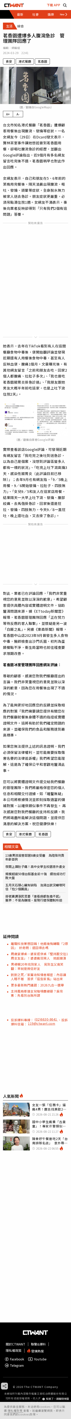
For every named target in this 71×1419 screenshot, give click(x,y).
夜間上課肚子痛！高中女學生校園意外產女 (35, 866)
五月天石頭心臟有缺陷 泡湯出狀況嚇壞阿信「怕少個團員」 (35, 887)
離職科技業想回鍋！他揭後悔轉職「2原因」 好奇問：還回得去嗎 (39, 945)
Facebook (17, 1359)
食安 (9, 61)
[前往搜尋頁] (65, 5)
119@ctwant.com (41, 1023)
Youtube (40, 1359)
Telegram (17, 1365)
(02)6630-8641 (46, 1019)
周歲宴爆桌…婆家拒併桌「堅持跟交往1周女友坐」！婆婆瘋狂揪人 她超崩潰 (39, 955)
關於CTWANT (15, 1344)
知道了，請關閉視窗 (57, 1399)
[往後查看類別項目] (62, 14)
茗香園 (42, 61)
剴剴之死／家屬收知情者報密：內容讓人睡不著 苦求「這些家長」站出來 (38, 976)
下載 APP (53, 5)
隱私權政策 (15, 1411)
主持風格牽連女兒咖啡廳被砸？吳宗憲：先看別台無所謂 (37, 993)
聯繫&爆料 (38, 1344)
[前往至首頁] (14, 5)
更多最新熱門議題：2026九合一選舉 (37, 985)
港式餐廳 (25, 61)
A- (18, 114)
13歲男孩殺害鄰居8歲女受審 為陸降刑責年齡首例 (34, 857)
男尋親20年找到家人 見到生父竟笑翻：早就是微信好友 (37, 966)
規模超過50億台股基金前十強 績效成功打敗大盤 (35, 875)
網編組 (15, 48)
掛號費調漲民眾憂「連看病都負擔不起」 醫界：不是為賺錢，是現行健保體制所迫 (33, 898)
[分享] (4, 1386)
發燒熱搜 (37, 1351)
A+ (8, 114)
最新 (20, 14)
